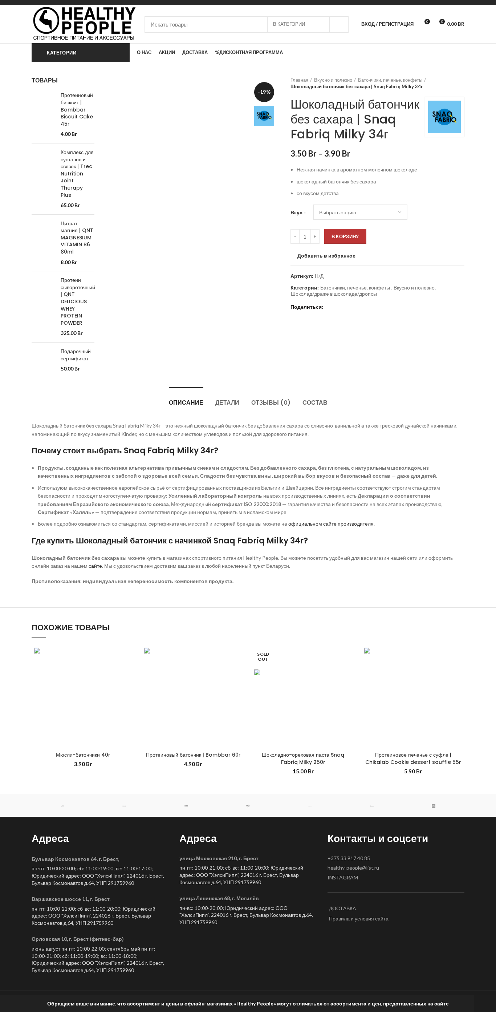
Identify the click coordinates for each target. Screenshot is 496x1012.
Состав (315, 402)
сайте (95, 566)
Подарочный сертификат (76, 355)
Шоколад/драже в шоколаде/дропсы (334, 294)
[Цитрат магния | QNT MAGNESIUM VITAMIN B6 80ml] (43, 243)
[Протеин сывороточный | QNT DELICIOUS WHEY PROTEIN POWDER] (43, 307)
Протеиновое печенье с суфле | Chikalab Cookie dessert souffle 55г (413, 758)
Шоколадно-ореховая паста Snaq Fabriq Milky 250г (303, 758)
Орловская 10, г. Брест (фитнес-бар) (78, 939)
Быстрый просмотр (129, 689)
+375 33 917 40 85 (349, 858)
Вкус (297, 212)
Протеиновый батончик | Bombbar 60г (193, 754)
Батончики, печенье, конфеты (390, 80)
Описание (186, 402)
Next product (460, 83)
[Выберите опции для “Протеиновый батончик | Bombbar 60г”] (239, 673)
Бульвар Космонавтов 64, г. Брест (75, 859)
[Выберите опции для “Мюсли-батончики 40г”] (129, 673)
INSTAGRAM (343, 877)
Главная (299, 80)
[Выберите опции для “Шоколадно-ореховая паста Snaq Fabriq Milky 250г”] (349, 673)
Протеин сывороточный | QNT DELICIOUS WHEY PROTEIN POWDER (78, 302)
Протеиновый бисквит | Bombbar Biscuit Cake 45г (77, 109)
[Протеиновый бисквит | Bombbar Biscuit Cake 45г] (43, 115)
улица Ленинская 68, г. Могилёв (219, 898)
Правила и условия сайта (359, 918)
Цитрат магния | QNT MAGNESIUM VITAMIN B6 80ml (77, 237)
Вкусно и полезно (333, 80)
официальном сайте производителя (331, 524)
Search (339, 24)
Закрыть (485, 1003)
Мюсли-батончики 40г (83, 754)
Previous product (446, 83)
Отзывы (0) (270, 402)
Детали (227, 402)
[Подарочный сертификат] (43, 360)
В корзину (345, 236)
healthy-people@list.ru (353, 868)
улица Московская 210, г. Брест (219, 858)
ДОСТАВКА (342, 908)
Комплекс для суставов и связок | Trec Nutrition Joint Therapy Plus (77, 174)
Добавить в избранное (326, 255)
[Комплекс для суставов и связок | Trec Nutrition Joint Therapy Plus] (43, 179)
